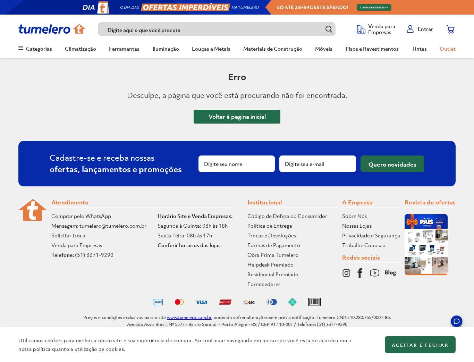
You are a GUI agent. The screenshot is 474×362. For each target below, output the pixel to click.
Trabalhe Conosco (364, 245)
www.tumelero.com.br (189, 317)
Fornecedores (263, 283)
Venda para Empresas (76, 245)
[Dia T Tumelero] (237, 7)
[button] (457, 322)
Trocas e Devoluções (271, 235)
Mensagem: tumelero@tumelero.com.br (98, 225)
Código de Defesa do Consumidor (287, 215)
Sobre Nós (354, 215)
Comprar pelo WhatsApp (81, 215)
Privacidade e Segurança (371, 235)
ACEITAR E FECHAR (420, 345)
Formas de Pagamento (273, 245)
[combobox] (224, 29)
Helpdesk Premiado (270, 264)
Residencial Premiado (272, 274)
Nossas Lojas (357, 225)
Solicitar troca (68, 235)
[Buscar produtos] (328, 29)
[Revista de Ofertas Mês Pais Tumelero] (426, 273)
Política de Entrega (269, 225)
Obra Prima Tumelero (272, 254)
